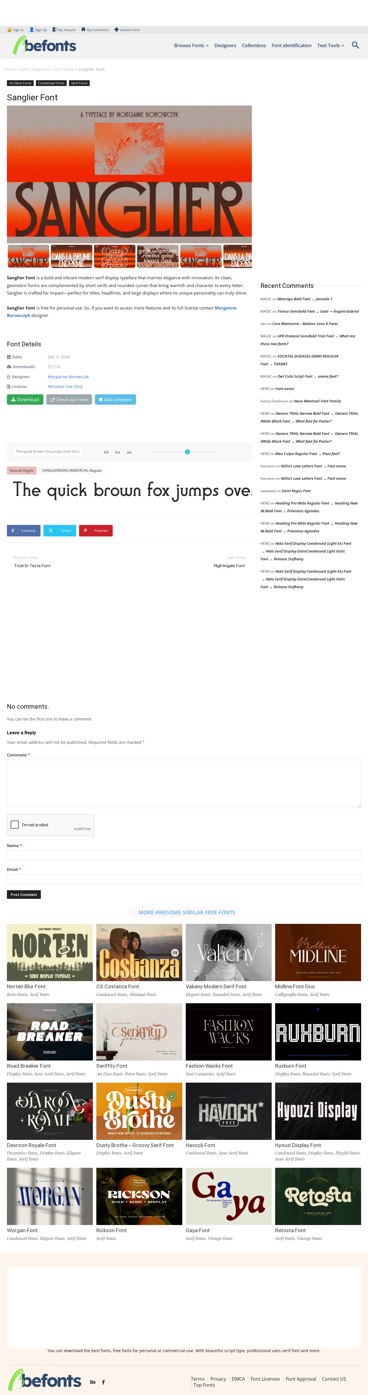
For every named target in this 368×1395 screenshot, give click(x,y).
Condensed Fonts (51, 83)
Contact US (334, 1378)
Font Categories (35, 69)
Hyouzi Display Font (298, 1145)
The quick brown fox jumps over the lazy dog (132, 491)
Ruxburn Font (290, 1066)
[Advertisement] (303, 175)
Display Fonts (19, 1074)
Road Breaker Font (29, 1066)
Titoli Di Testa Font (32, 565)
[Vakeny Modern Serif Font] (229, 952)
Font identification (292, 45)
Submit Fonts (130, 30)
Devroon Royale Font (31, 1145)
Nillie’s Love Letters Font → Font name (313, 466)
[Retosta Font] (318, 1196)
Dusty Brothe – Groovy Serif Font (135, 1145)
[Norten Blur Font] (50, 952)
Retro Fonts (17, 994)
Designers (225, 45)
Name (14, 845)
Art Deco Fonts (20, 83)
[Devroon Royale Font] (50, 1111)
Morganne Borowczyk (68, 376)
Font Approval (301, 1378)
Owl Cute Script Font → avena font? (307, 376)
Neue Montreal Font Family (317, 401)
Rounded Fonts (226, 994)
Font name (284, 388)
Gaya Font (198, 1230)
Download (28, 399)
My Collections (98, 30)
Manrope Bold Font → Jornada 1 (304, 298)
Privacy (218, 1378)
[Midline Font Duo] (318, 952)
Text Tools (328, 45)
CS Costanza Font (117, 986)
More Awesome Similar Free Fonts (187, 912)
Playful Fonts (348, 1153)
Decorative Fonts (22, 1153)
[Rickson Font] (139, 1196)
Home (10, 69)
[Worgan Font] (50, 1196)
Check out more (72, 399)
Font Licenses (265, 1378)
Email (14, 869)
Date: (17, 357)
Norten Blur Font (26, 986)
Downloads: (24, 366)
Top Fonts (204, 1385)
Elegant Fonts (198, 994)
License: (20, 386)
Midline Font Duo (295, 986)
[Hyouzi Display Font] (318, 1111)
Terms (198, 1378)
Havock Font (200, 1145)
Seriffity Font (111, 1066)
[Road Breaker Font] (50, 1031)
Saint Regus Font (296, 490)
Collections (254, 45)
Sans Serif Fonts (49, 1074)
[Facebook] (103, 1382)
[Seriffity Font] (139, 1031)
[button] (355, 47)
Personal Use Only (65, 386)
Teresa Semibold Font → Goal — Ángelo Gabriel (318, 311)
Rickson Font (111, 1230)
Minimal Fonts (142, 994)
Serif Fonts (64, 69)
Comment (18, 755)
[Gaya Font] (229, 1196)
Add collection (118, 399)
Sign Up (38, 30)
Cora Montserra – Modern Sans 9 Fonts (305, 323)
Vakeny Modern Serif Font (216, 986)
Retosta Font (290, 1230)
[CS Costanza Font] (139, 952)
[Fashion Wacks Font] (229, 1031)
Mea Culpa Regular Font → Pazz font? (307, 453)
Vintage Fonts (220, 1238)
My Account (67, 30)
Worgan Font (22, 1230)
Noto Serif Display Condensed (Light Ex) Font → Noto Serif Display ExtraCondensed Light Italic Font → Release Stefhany (305, 551)
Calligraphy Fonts (291, 994)
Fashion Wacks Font (209, 1066)
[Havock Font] (229, 1111)
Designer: (21, 376)
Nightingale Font (229, 565)
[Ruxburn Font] (318, 1031)
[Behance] (92, 1382)
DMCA (238, 1378)
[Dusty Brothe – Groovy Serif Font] (139, 1111)
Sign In (15, 30)
